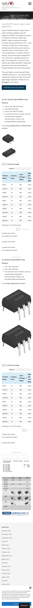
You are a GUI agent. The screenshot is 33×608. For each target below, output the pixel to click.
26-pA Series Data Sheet (9, 236)
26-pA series (15, 126)
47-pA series (27, 126)
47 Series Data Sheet (8, 247)
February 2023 (6, 531)
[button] (30, 588)
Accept (16, 604)
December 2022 (7, 534)
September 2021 (7, 555)
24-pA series (14, 283)
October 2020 (6, 573)
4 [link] (26, 229)
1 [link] (17, 229)
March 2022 (5, 545)
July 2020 (4, 580)
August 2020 (6, 577)
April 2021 (5, 563)
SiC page (5, 82)
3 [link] (23, 229)
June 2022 (5, 541)
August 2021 (6, 559)
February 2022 (6, 548)
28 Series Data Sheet (8, 443)
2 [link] (20, 229)
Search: (11, 168)
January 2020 (6, 584)
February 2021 (6, 566)
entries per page (13, 164)
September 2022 (7, 538)
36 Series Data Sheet (8, 242)
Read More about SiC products (14, 87)
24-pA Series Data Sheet (9, 437)
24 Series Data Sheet (8, 434)
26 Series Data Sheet (8, 233)
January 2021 (6, 570)
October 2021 (6, 552)
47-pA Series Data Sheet (9, 250)
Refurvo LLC (7, 6)
